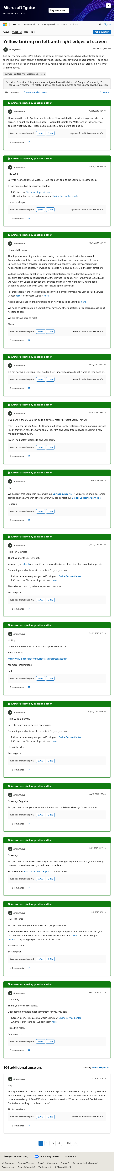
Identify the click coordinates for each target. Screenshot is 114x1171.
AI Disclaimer (8, 1163)
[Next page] (75, 1143)
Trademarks (44, 1167)
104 (69, 1143)
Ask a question (102, 31)
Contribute (52, 1163)
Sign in (107, 24)
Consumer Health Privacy (84, 1163)
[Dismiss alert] (108, 5)
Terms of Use (8, 1167)
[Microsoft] (5, 24)
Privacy (64, 1163)
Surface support (61, 493)
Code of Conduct (25, 1167)
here (18, 295)
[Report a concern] (29, 142)
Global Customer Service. (86, 497)
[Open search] (100, 24)
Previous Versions (26, 1163)
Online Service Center (63, 196)
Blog (40, 1163)
